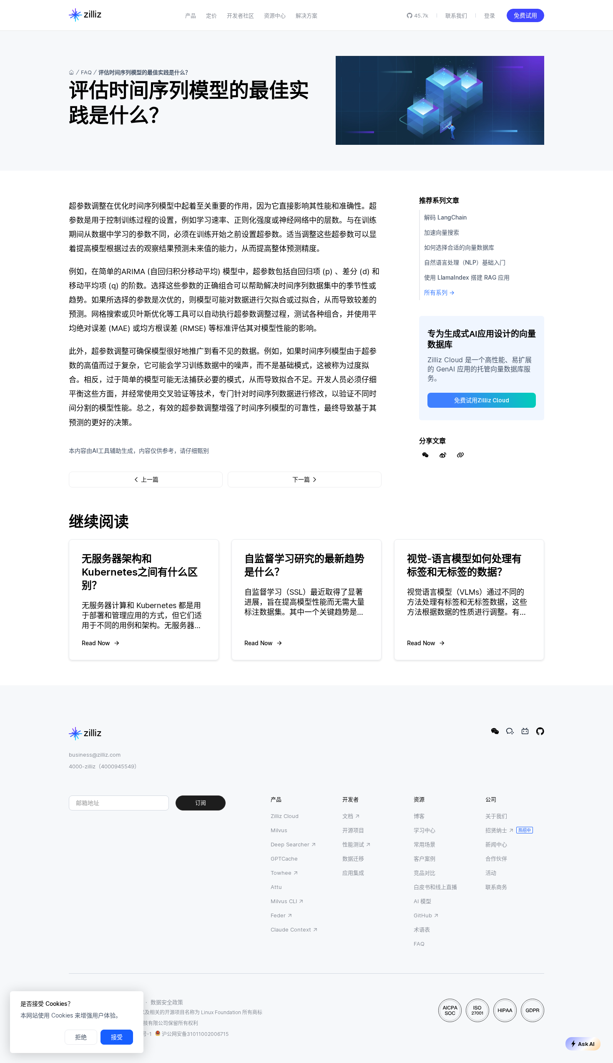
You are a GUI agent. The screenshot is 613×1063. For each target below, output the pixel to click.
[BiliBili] (525, 731)
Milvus (279, 830)
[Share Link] (460, 455)
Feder (278, 915)
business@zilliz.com (95, 754)
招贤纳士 (496, 830)
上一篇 (149, 479)
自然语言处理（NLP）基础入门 (464, 262)
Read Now (96, 642)
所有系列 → (439, 292)
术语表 (422, 929)
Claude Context (291, 929)
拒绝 (81, 1037)
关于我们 (496, 816)
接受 (117, 1037)
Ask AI (586, 1044)
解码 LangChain (445, 217)
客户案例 (424, 858)
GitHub (423, 915)
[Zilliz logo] (85, 15)
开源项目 (353, 830)
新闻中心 (496, 844)
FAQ (86, 72)
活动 (490, 872)
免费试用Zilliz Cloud (481, 400)
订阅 (200, 802)
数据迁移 (353, 858)
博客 (419, 816)
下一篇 (301, 479)
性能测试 (353, 844)
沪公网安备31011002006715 (195, 1034)
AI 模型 (422, 901)
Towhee (281, 872)
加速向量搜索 (441, 232)
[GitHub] (540, 731)
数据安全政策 (167, 1002)
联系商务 (496, 887)
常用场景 (424, 844)
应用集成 (353, 872)
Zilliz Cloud (285, 816)
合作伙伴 (496, 858)
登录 (489, 15)
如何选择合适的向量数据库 (459, 247)
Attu (276, 887)
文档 (347, 816)
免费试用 (525, 15)
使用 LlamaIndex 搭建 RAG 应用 (467, 277)
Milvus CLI (284, 901)
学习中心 (424, 830)
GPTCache (284, 858)
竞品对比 (424, 872)
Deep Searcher (290, 844)
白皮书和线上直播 (435, 887)
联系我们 (456, 15)
